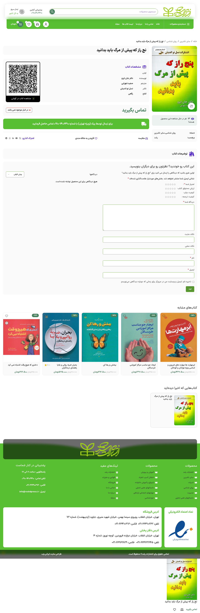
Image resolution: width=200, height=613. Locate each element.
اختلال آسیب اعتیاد (146, 477)
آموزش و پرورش (147, 472)
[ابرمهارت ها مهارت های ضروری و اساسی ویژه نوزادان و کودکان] (178, 337)
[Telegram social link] (6, 138)
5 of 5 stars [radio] (166, 184)
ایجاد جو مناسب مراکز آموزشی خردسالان (143, 366)
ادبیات (190, 482)
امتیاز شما (189, 184)
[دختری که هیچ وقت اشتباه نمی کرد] (21, 337)
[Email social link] (16, 138)
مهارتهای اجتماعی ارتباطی (143, 492)
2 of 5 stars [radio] (173, 184)
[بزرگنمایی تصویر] (191, 106)
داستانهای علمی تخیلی (145, 487)
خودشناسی (149, 498)
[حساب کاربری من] (46, 24)
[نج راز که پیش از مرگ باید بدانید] (184, 410)
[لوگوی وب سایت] (177, 11)
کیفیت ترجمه (188, 197)
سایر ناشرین (185, 41)
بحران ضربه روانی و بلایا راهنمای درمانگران (67, 366)
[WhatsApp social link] (9, 138)
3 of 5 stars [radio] (170, 184)
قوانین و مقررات (108, 477)
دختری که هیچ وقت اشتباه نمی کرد (23, 365)
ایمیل (191, 269)
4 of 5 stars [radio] (168, 184)
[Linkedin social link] (13, 138)
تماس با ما (110, 487)
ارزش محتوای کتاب (186, 188)
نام (192, 258)
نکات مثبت (189, 234)
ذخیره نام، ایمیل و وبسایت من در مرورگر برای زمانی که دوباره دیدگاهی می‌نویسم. (156, 281)
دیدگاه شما (188, 202)
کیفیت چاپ (189, 193)
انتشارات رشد (110, 472)
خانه (195, 41)
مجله (113, 498)
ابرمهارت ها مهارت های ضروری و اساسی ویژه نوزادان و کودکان (181, 366)
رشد (156, 137)
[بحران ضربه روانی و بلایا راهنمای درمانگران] (60, 337)
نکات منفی (189, 246)
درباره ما (111, 492)
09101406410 (36, 13)
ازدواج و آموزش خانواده (144, 482)
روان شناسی (171, 41)
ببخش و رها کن (109, 365)
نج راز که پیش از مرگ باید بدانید (163, 398)
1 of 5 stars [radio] (175, 184)
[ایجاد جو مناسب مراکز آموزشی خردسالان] (139, 337)
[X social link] (20, 138)
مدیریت (190, 492)
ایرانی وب (45, 554)
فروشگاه (111, 482)
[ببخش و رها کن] (100, 337)
